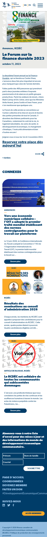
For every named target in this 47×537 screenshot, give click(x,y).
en (25, 5)
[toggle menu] (40, 5)
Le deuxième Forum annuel (14, 76)
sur (27, 76)
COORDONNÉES (12, 481)
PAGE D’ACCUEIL (13, 477)
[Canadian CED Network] (11, 5)
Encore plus (15, 262)
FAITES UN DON (12, 489)
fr (30, 5)
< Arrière (6, 158)
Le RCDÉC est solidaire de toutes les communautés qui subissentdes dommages (22, 381)
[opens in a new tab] (23, 193)
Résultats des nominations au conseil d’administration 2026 (21, 306)
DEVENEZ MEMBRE (14, 485)
